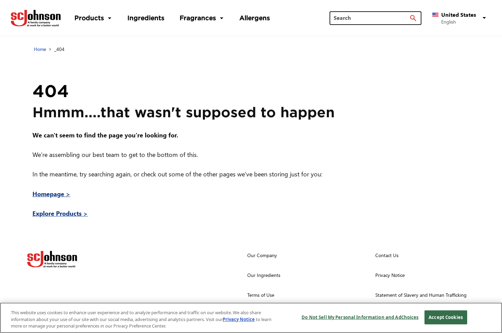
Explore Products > (60, 213)
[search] (413, 18)
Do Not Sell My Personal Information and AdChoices (360, 317)
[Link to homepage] (36, 18)
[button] (460, 18)
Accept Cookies (446, 317)
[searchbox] (371, 18)
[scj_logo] (52, 259)
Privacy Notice (239, 319)
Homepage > (51, 193)
